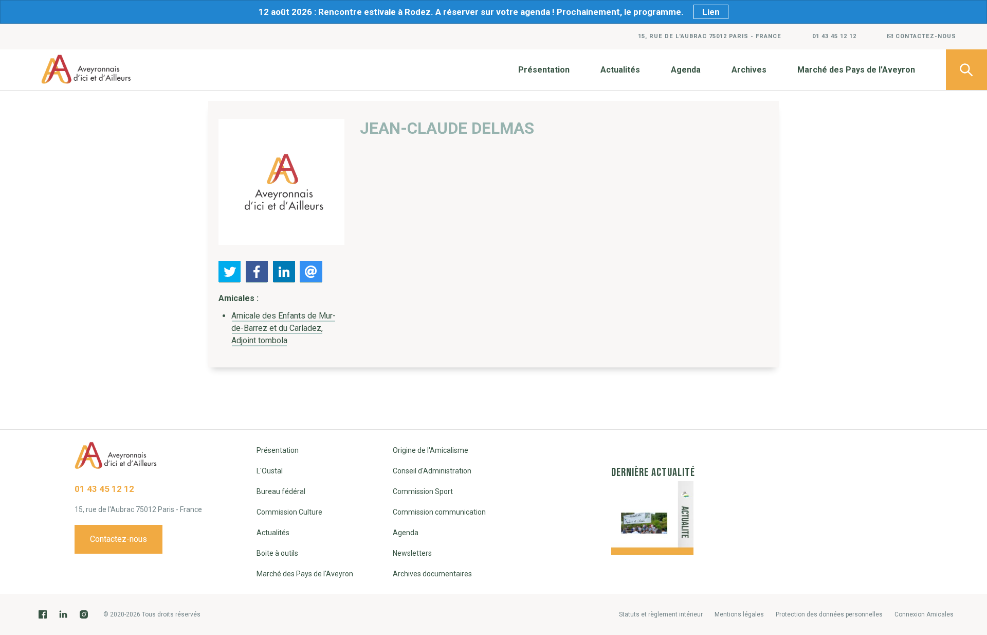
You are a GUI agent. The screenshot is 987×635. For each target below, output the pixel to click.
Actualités (620, 70)
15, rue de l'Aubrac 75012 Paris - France (709, 36)
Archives (749, 70)
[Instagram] (84, 614)
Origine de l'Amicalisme (430, 450)
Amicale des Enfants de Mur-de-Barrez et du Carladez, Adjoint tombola (283, 328)
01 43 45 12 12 (834, 36)
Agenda (686, 70)
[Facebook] (42, 614)
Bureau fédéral (281, 491)
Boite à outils (277, 553)
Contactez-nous (924, 36)
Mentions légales (739, 614)
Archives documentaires (432, 574)
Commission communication (439, 512)
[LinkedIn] (63, 614)
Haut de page (966, 567)
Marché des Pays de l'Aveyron (856, 70)
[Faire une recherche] (966, 69)
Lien (711, 12)
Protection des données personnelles (829, 614)
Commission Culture (289, 512)
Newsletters (412, 553)
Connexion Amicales (924, 614)
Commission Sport (423, 491)
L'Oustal (270, 471)
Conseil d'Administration (432, 471)
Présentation (544, 70)
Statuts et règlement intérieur (661, 614)
